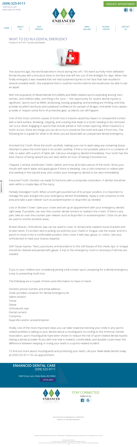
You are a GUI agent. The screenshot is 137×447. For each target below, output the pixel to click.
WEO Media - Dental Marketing (66, 435)
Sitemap (100, 435)
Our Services (39, 27)
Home (6, 28)
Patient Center (106, 27)
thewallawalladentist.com (70, 417)
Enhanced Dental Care (51, 435)
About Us (20, 27)
